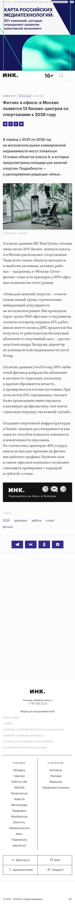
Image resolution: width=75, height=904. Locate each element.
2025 (6, 520)
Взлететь (19, 822)
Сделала (19, 776)
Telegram (57, 870)
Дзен (57, 860)
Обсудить (19, 770)
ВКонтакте (22, 860)
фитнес (8, 527)
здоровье (20, 520)
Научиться (19, 845)
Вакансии (56, 782)
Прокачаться (19, 793)
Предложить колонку (55, 787)
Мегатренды (19, 805)
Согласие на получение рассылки (25, 747)
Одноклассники (22, 870)
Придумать (19, 811)
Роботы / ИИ (19, 782)
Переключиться (19, 828)
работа (36, 520)
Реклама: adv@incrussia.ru (37, 700)
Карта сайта (11, 717)
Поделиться (19, 840)
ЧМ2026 (19, 787)
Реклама (55, 776)
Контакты (56, 770)
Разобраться (19, 816)
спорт (50, 520)
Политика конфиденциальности (23, 735)
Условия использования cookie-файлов (27, 741)
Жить (19, 834)
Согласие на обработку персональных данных (33, 729)
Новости (9, 96)
